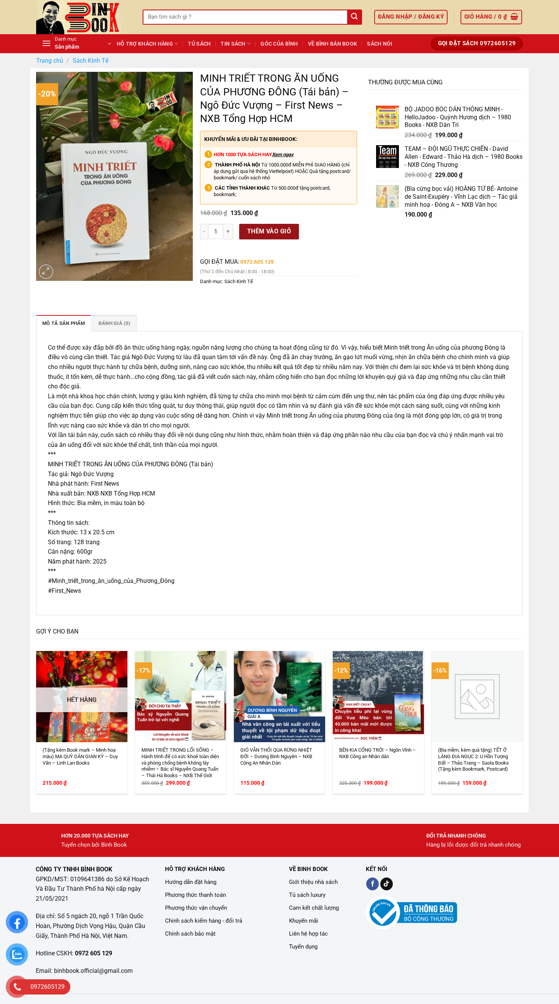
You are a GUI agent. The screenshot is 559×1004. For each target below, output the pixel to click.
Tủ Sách (199, 44)
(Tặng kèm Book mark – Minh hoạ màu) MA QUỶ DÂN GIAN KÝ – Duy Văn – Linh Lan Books (80, 756)
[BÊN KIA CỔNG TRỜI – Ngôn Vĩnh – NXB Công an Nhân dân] (378, 696)
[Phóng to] (46, 271)
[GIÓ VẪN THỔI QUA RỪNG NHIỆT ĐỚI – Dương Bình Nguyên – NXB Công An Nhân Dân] (279, 696)
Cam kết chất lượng (314, 907)
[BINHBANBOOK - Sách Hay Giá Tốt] (83, 17)
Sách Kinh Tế (90, 60)
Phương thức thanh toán (195, 895)
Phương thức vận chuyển (196, 907)
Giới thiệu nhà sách (313, 882)
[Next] (507, 701)
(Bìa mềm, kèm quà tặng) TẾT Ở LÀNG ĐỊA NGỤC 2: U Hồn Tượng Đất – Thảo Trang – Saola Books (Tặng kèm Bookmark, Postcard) (473, 759)
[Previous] (52, 701)
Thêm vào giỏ (269, 231)
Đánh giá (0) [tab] (114, 323)
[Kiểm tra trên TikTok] (386, 883)
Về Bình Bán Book (332, 44)
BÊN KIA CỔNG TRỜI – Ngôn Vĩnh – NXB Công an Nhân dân (377, 753)
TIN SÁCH (233, 44)
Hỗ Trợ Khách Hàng (145, 44)
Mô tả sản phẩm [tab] (63, 323)
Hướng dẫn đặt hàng (190, 882)
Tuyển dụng (303, 946)
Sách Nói (379, 44)
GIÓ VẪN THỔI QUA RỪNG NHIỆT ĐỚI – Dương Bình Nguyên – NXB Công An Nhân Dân (276, 756)
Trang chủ (49, 60)
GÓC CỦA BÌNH (279, 44)
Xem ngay (283, 154)
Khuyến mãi (303, 920)
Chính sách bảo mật (190, 933)
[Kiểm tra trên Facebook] (372, 883)
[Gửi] (354, 17)
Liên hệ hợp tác (308, 933)
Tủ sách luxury (307, 895)
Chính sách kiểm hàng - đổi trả (203, 920)
